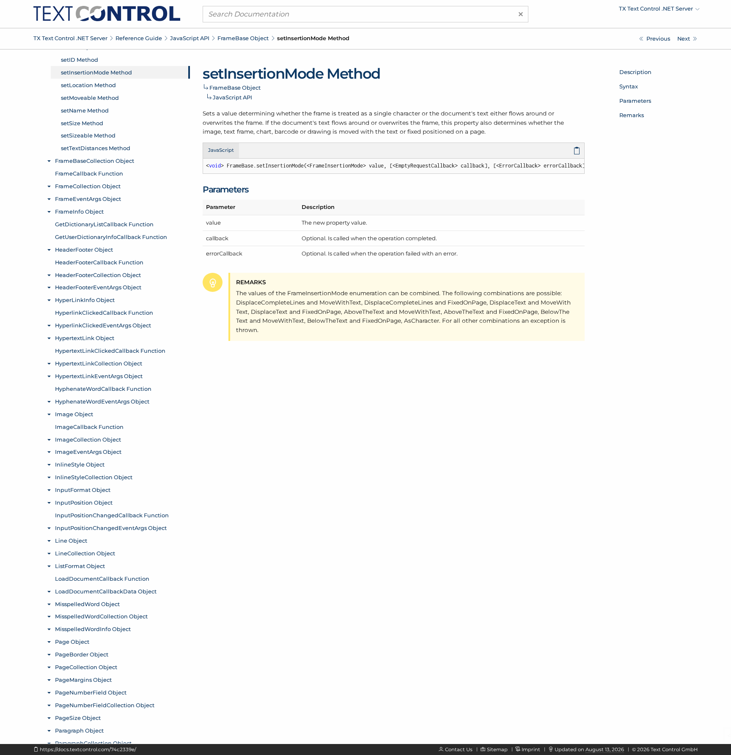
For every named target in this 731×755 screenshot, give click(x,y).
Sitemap (497, 749)
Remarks (631, 115)
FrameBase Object (243, 38)
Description (635, 72)
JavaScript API (189, 38)
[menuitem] (626, 10)
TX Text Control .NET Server (70, 38)
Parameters (635, 100)
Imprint (531, 749)
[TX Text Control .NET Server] (106, 13)
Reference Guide (138, 38)
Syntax (628, 86)
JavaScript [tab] (221, 150)
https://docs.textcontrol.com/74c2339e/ (88, 749)
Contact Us (459, 749)
